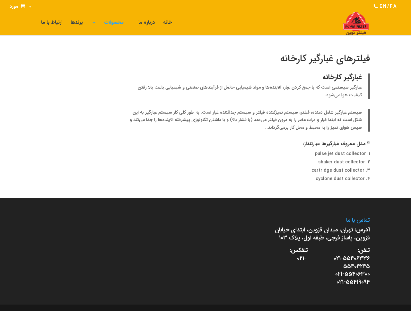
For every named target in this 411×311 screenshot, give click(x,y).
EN (383, 6)
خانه (167, 23)
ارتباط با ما (51, 23)
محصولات (114, 23)
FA (393, 6)
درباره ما (146, 23)
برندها (77, 23)
